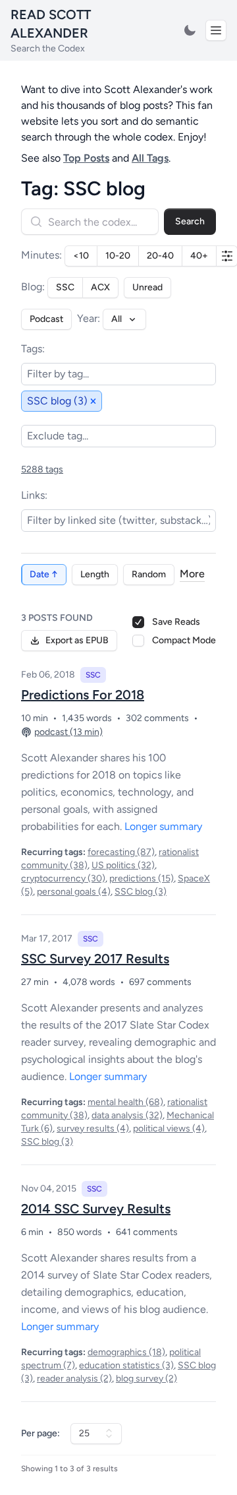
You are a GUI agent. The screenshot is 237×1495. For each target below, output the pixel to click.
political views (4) (169, 1128)
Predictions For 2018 (82, 695)
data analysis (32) (127, 1115)
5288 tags (42, 469)
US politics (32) (123, 865)
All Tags (150, 158)
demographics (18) (126, 1352)
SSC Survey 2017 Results (95, 959)
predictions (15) (141, 878)
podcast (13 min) (68, 732)
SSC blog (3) (141, 891)
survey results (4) (93, 1128)
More (192, 573)
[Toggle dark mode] (189, 30)
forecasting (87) (121, 852)
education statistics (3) (126, 1365)
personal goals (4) (74, 891)
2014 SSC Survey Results (96, 1209)
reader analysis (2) (74, 1378)
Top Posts (86, 158)
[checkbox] (138, 641)
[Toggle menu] (215, 30)
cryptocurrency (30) (63, 878)
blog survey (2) (146, 1378)
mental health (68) (125, 1102)
